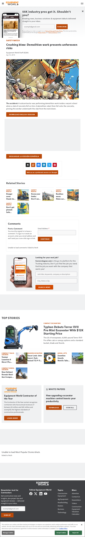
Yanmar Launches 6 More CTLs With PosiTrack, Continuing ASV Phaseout (7, 359)
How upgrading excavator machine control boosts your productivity (61, 398)
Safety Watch (13, 40)
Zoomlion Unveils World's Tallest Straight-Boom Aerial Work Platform (64, 358)
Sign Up (7, 515)
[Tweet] (49, 165)
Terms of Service (53, 32)
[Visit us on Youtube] (45, 493)
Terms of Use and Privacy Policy (54, 31)
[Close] (81, 524)
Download (54, 408)
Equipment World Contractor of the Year (20, 397)
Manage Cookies (8, 532)
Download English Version (22, 114)
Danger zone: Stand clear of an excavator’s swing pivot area (11, 196)
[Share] (38, 165)
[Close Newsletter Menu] (82, 11)
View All (70, 408)
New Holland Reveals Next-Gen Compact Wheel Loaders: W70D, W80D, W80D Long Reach (8, 374)
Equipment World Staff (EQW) (17, 52)
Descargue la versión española (24, 156)
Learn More (12, 418)
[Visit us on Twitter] (36, 493)
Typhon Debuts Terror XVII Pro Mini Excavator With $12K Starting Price (63, 330)
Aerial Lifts (62, 353)
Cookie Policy (63, 528)
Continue (45, 239)
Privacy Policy (42, 32)
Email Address (43, 228)
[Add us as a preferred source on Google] (33, 165)
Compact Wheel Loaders (8, 368)
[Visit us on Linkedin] (40, 493)
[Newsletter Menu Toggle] (82, 3)
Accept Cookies (61, 532)
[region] (42, 529)
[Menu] (3, 3)
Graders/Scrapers (34, 353)
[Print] (28, 165)
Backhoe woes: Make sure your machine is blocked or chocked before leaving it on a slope (60, 196)
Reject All (75, 532)
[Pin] (55, 165)
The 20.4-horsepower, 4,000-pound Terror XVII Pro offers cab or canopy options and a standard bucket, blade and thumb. (63, 340)
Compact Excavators (52, 323)
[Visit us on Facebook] (30, 493)
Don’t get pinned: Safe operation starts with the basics (11, 210)
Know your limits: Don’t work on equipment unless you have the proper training (36, 196)
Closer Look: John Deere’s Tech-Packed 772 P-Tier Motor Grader (34, 358)
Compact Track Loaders (8, 353)
